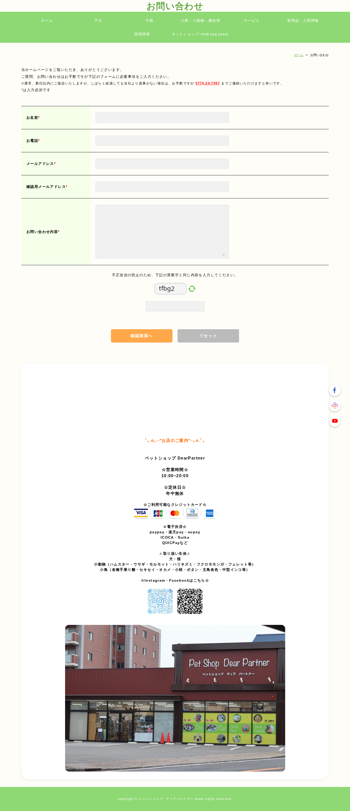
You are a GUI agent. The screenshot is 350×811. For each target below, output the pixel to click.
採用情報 (142, 33)
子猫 (149, 20)
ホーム (47, 20)
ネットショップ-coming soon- (201, 33)
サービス (252, 20)
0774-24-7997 (207, 83)
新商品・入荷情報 (303, 20)
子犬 (98, 20)
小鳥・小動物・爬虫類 (200, 20)
